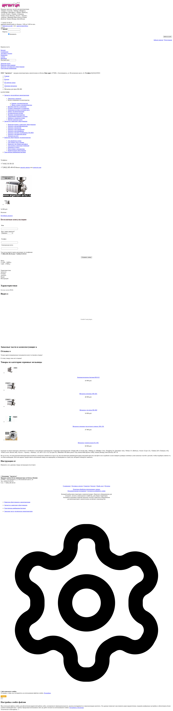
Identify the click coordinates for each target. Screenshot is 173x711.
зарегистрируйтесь (22, 26)
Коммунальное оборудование (17, 150)
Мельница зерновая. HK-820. (88, 393)
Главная (6, 76)
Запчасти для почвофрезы (16, 131)
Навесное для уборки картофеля (18, 144)
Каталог (6, 79)
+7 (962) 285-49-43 (8, 21)
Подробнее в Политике (76, 707)
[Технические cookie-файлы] (18, 709)
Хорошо (3, 696)
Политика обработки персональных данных (86, 489)
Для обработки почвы (14, 141)
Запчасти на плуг (13, 136)
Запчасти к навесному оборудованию (15, 121)
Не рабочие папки (9, 82)
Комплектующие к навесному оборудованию (22, 124)
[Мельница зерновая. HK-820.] (88, 386)
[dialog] (86, 606)
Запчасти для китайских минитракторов (16, 95)
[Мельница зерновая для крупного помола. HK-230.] (88, 419)
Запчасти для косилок (14, 128)
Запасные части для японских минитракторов (18, 511)
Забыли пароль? (158, 40)
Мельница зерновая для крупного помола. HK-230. (88, 426)
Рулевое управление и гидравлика (18, 108)
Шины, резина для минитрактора (22, 105)
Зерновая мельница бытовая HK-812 (88, 377)
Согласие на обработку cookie (96, 491)
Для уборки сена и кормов (16, 142)
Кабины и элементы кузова (16, 118)
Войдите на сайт (8, 26)
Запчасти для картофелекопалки (18, 126)
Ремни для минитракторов (16, 111)
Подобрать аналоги (7, 215)
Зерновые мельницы (10, 86)
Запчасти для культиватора (16, 129)
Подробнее (47, 693)
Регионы (107, 486)
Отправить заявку (86, 257)
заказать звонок (25, 167)
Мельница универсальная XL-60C (88, 443)
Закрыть (3, 27)
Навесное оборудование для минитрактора (17, 137)
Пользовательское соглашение (77, 491)
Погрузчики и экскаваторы (16, 149)
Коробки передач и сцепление (17, 106)
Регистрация (168, 40)
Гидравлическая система (15, 113)
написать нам (37, 167)
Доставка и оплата (77, 486)
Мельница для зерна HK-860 (88, 410)
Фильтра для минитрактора (16, 115)
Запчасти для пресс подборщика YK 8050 (21, 132)
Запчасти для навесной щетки (17, 134)
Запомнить (13, 34)
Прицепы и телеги (13, 147)
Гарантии (87, 486)
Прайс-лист (100, 486)
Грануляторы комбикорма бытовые (15, 152)
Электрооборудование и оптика (17, 116)
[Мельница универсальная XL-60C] (88, 435)
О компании (66, 486)
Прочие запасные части (15, 119)
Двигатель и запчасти (14, 98)
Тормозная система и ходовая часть (19, 110)
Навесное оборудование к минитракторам (17, 502)
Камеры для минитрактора (20, 103)
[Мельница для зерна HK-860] (16, 196)
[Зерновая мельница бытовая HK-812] (88, 370)
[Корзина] (2, 45)
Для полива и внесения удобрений (18, 145)
